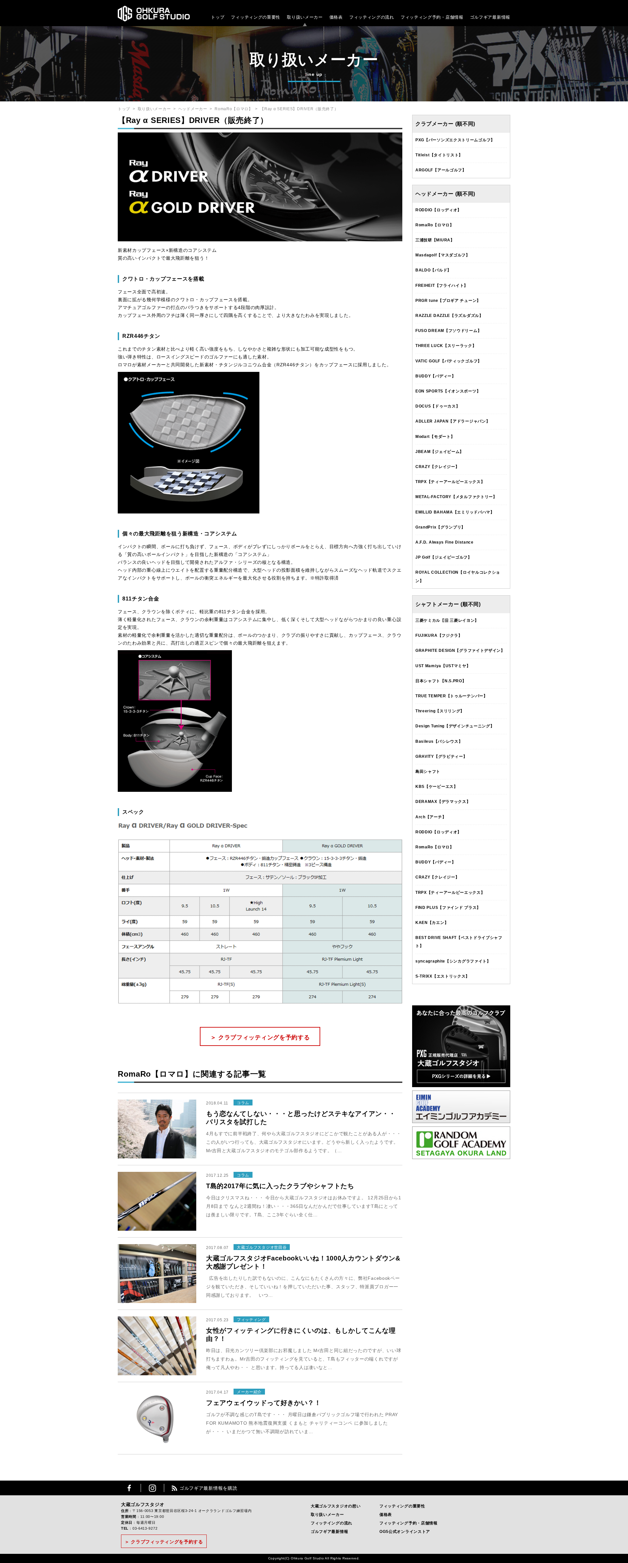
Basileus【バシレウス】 (439, 741)
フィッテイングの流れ (331, 1523)
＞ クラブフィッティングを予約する (260, 1037)
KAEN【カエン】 (431, 922)
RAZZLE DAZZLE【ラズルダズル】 (449, 315)
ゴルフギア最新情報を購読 (208, 1488)
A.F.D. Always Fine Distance (444, 542)
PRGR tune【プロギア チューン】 (448, 300)
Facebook (129, 1488)
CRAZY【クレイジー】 (437, 466)
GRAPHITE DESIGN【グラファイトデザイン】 (460, 650)
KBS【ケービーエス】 (436, 786)
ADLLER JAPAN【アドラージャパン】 (452, 421)
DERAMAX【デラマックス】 (443, 801)
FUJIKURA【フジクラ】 (438, 635)
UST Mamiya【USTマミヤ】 (443, 666)
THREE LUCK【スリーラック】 (446, 345)
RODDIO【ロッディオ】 (438, 210)
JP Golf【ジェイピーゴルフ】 (443, 557)
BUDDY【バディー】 (435, 376)
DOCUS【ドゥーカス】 (437, 406)
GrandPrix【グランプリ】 (440, 527)
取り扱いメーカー (305, 17)
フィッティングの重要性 (255, 17)
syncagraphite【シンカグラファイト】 (453, 961)
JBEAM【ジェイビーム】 (439, 451)
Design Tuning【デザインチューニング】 (455, 726)
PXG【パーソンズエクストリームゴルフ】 (455, 140)
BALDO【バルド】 (433, 270)
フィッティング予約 (432, 17)
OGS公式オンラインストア (404, 1531)
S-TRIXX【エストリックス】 (442, 976)
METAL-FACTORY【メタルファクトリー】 (456, 497)
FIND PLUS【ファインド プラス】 (448, 907)
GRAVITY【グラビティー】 (441, 756)
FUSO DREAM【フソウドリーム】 (448, 330)
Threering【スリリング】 (439, 711)
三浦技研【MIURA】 (435, 240)
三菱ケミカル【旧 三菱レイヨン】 (447, 620)
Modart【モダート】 (435, 436)
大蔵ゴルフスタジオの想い (335, 1506)
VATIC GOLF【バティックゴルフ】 (448, 361)
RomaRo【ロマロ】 (234, 109)
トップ (217, 17)
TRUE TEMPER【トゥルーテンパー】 (451, 696)
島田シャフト (427, 771)
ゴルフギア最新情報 (490, 17)
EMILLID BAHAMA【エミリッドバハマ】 (455, 512)
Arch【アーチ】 (430, 817)
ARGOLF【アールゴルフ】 (440, 170)
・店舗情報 (452, 17)
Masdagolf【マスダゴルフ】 (442, 255)
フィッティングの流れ (371, 17)
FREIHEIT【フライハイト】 (441, 285)
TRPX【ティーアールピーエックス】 (450, 481)
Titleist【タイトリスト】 (439, 155)
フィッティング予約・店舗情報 (408, 1523)
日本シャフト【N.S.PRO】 (440, 681)
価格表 (336, 17)
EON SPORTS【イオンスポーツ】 (447, 391)
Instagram (152, 1488)
